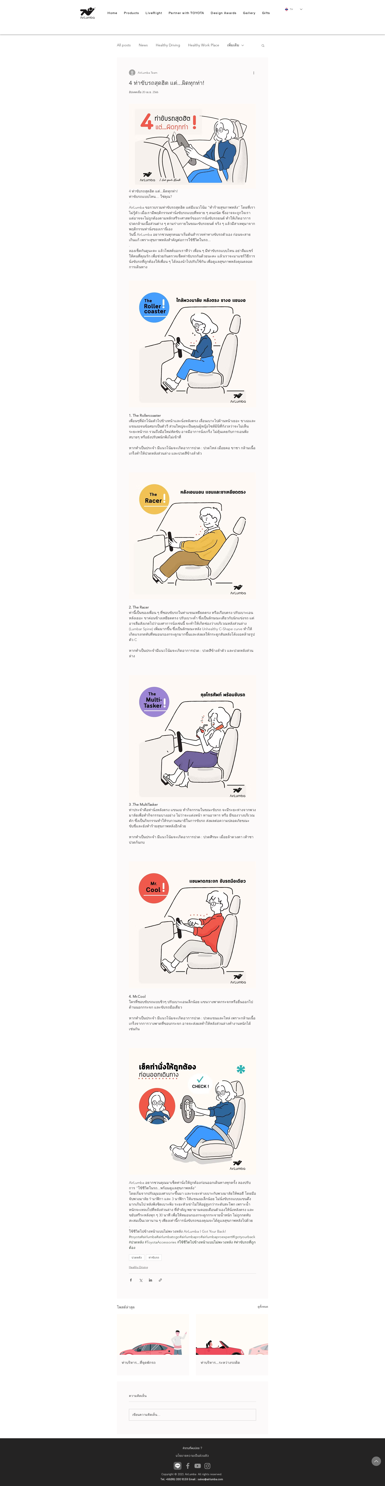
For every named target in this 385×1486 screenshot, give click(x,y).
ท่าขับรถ (154, 1257)
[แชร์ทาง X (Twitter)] (141, 1280)
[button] (263, 45)
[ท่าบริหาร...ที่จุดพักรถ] (153, 1334)
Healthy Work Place (203, 45)
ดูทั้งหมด (263, 1306)
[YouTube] (198, 1466)
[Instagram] (207, 1466)
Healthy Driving (168, 45)
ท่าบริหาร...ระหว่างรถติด (220, 1362)
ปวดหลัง (137, 1257)
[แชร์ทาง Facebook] (131, 1280)
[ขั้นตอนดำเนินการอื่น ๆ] (253, 72)
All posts (124, 45)
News (143, 45)
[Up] (376, 1461)
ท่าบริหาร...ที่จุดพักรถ (139, 1362)
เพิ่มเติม (233, 45)
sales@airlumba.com (210, 1479)
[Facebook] (188, 1466)
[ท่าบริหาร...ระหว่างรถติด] (232, 1334)
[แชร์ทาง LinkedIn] (150, 1280)
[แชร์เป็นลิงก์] (160, 1280)
